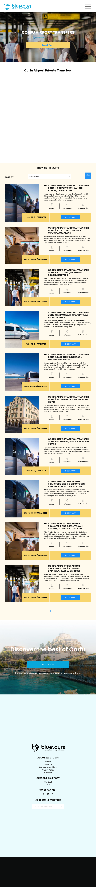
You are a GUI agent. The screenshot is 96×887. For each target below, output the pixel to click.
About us (48, 764)
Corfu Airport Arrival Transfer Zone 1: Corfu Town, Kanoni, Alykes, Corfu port (68, 188)
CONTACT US (48, 664)
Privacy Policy (48, 770)
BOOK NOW (70, 217)
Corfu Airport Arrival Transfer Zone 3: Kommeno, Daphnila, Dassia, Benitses (68, 272)
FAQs (48, 784)
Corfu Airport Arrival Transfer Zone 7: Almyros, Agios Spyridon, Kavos (68, 442)
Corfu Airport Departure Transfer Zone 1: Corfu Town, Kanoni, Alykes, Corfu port (66, 484)
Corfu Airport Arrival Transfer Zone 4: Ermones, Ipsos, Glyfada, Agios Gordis (68, 315)
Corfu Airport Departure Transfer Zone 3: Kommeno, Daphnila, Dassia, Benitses (65, 568)
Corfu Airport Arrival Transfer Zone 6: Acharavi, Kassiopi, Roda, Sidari (68, 399)
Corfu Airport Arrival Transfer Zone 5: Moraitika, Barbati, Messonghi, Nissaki (68, 357)
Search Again (48, 45)
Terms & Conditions (48, 767)
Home (48, 761)
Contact (48, 772)
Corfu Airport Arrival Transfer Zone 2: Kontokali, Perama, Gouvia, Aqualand (68, 230)
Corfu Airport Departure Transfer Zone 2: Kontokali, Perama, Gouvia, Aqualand (65, 526)
